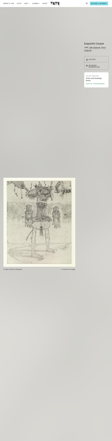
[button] (86, 3)
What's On (9, 3)
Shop (44, 3)
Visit (19, 3)
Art (26, 3)
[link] (31, 269)
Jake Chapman (94, 47)
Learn (35, 3)
